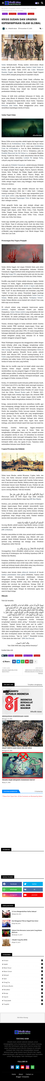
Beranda (5, 8)
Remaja (23, 993)
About (21, 1074)
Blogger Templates (22, 1077)
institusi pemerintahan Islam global (13, 575)
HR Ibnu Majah (35, 499)
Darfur (39, 350)
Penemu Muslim (23, 986)
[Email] (31, 661)
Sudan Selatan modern (17, 312)
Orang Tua (23, 982)
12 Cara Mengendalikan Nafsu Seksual (24, 911)
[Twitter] (18, 661)
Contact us (29, 1074)
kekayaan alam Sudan (10, 105)
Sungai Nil (12, 274)
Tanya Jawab (23, 1000)
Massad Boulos (20, 392)
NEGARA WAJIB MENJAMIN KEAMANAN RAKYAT (18, 780)
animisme (5, 309)
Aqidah (23, 964)
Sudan (4, 65)
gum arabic (10, 196)
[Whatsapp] (22, 661)
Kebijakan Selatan (36, 298)
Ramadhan (23, 989)
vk (34, 889)
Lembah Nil (28, 158)
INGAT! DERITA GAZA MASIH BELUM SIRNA (17, 748)
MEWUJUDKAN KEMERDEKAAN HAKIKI (15, 716)
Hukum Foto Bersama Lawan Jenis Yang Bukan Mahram (27, 931)
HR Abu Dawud (28, 638)
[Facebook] (14, 661)
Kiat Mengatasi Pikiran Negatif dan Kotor (25, 921)
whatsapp (13, 889)
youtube (34, 895)
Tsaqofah (12, 8)
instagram (13, 895)
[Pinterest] (27, 661)
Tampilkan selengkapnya (35, 684)
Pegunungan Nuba (22, 198)
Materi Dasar (23, 968)
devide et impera (29, 286)
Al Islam (5, 14)
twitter (34, 884)
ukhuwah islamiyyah (29, 572)
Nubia (41, 158)
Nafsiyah (23, 975)
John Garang (6, 350)
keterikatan (12, 14)
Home (14, 1074)
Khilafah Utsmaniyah (18, 165)
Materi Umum (22, 14)
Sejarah (23, 997)
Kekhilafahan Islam (18, 144)
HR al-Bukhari (7, 530)
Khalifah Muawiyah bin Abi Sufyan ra (14, 153)
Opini (23, 979)
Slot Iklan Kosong (22, 1017)
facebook (13, 884)
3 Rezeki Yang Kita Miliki (19, 940)
